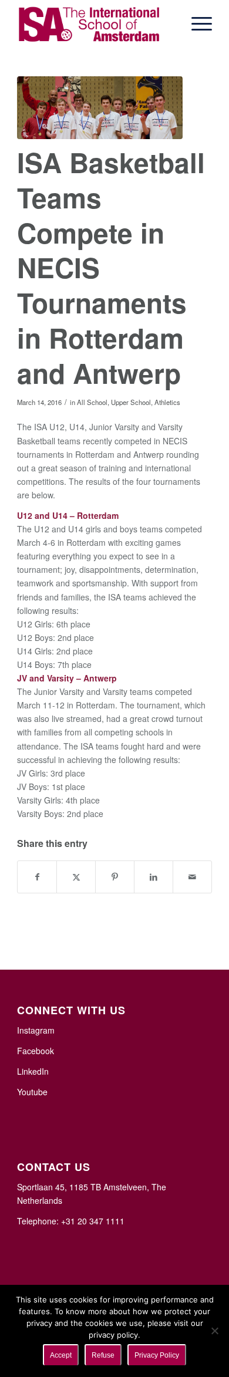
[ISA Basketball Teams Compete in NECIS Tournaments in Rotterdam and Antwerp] (100, 107)
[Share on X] (76, 877)
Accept (61, 1355)
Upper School (131, 402)
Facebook (35, 1051)
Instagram (36, 1030)
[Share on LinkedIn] (153, 877)
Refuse (103, 1355)
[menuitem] (196, 23)
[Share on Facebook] (37, 877)
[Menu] (196, 23)
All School (92, 402)
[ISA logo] (95, 23)
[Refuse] (214, 1331)
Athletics (167, 402)
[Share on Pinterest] (115, 877)
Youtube (32, 1092)
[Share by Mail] (192, 877)
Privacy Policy (156, 1355)
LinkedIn (33, 1071)
